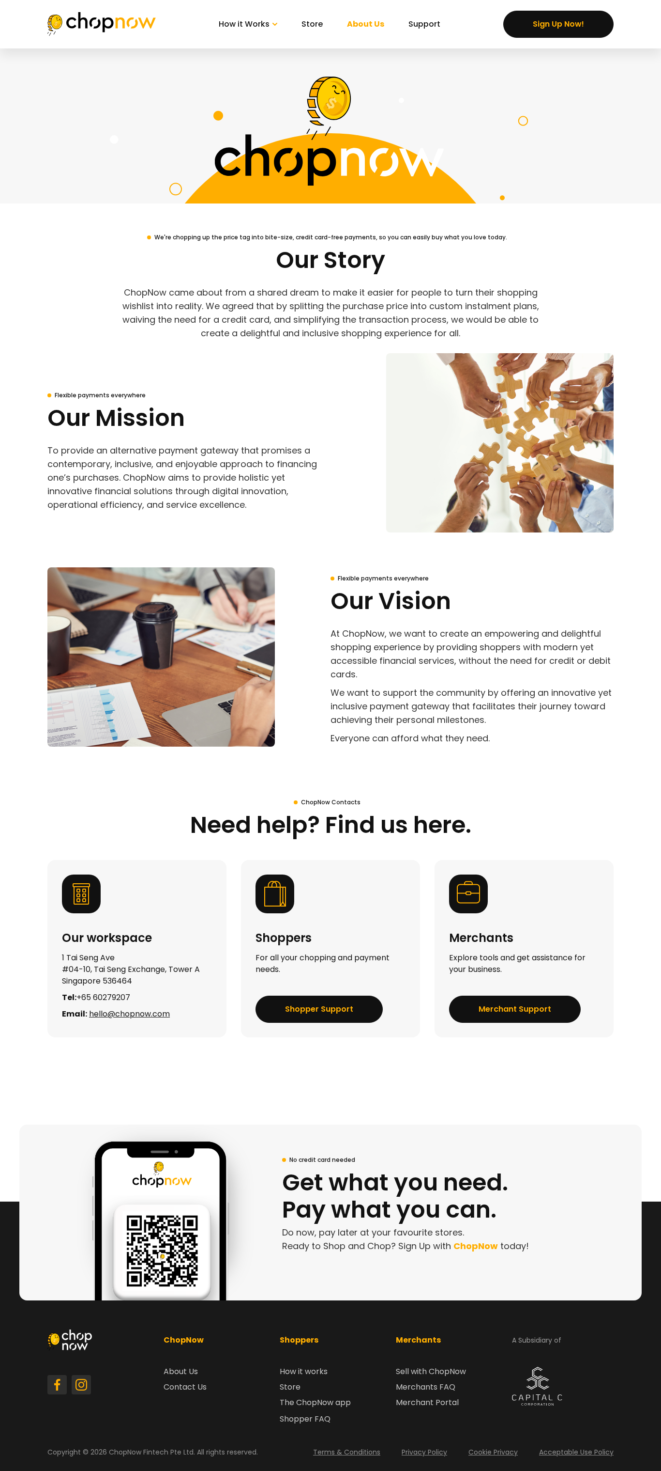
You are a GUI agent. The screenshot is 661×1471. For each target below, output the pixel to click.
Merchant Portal (427, 1402)
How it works (304, 1371)
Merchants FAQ (425, 1387)
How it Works (244, 24)
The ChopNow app (315, 1402)
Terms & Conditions (346, 1452)
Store (312, 24)
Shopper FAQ (305, 1418)
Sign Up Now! (558, 24)
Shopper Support (319, 1009)
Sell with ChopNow (431, 1371)
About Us (365, 24)
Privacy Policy (424, 1452)
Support (424, 24)
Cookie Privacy (493, 1452)
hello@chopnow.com (129, 1013)
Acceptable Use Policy (576, 1452)
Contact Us (185, 1387)
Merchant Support (515, 1009)
